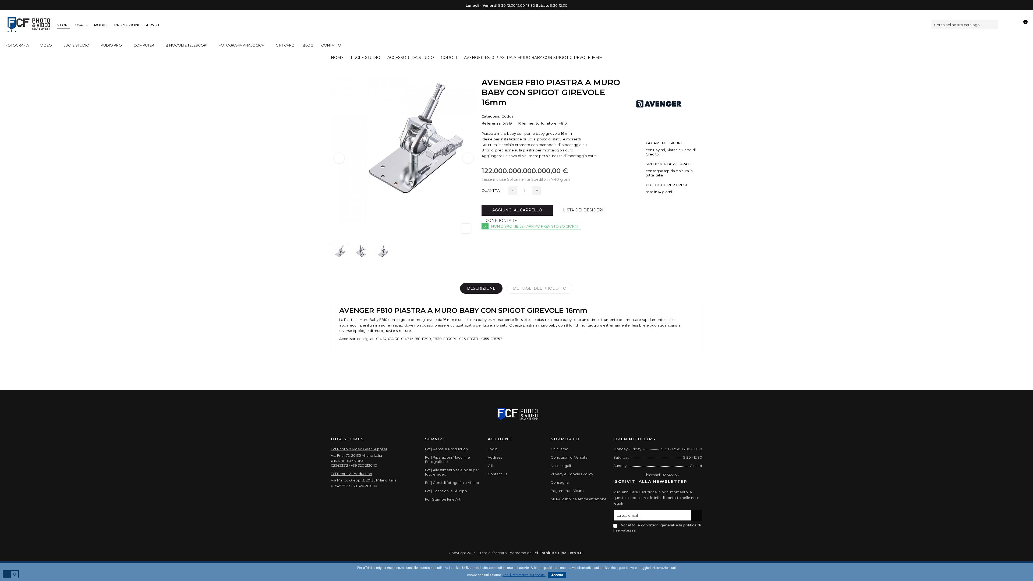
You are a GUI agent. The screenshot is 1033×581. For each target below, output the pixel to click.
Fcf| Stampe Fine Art (443, 499)
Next (468, 158)
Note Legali (561, 465)
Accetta (557, 575)
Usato (82, 25)
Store (63, 25)
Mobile (101, 25)
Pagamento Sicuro (567, 490)
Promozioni (126, 25)
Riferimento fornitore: (537, 123)
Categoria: (491, 116)
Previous (339, 158)
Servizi (151, 25)
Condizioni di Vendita (569, 457)
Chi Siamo (559, 449)
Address (495, 457)
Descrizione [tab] (481, 288)
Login (492, 449)
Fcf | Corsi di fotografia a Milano (452, 482)
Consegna (560, 482)
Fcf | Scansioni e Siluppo (446, 491)
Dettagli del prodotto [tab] (539, 288)
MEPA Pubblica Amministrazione (579, 499)
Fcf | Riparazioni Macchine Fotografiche (447, 459)
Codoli (507, 116)
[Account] (1014, 24)
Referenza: (491, 123)
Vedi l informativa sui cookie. (524, 575)
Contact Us (497, 474)
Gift (491, 465)
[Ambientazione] (1005, 24)
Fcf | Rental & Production (446, 449)
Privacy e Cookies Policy (572, 474)
